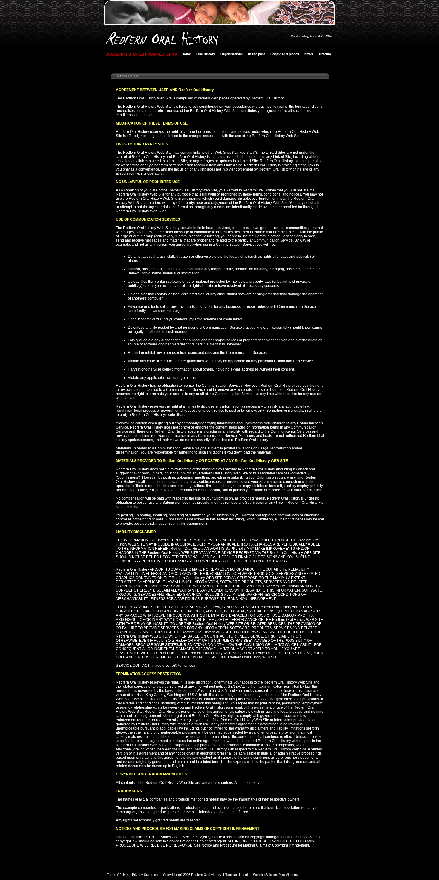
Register (231, 874)
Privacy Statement (145, 874)
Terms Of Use (117, 874)
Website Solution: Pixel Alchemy (276, 874)
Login (245, 874)
